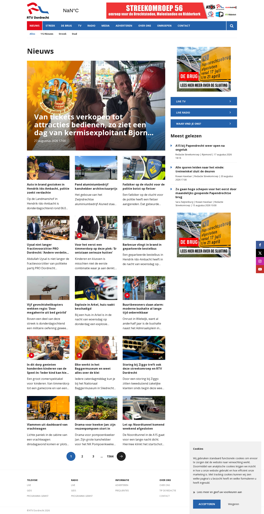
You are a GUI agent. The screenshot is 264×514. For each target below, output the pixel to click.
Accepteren (207, 504)
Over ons (144, 25)
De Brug (66, 25)
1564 (110, 456)
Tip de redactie (167, 490)
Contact (184, 25)
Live (29, 485)
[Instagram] (260, 261)
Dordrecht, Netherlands (80, 10)
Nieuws (35, 25)
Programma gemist (37, 495)
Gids (29, 490)
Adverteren (124, 25)
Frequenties (122, 490)
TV (79, 25)
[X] (260, 253)
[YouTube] (260, 269)
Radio (91, 25)
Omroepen (164, 25)
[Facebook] (260, 245)
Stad (74, 33)
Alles (32, 33)
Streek (50, 25)
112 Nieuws (47, 33)
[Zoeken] (231, 25)
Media (105, 25)
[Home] (42, 11)
